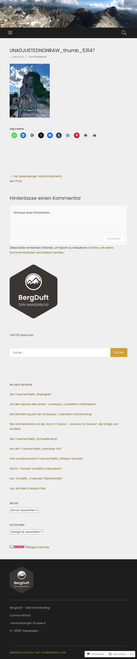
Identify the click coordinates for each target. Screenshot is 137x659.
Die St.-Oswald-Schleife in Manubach (36, 469)
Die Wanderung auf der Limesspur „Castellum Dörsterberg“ (51, 414)
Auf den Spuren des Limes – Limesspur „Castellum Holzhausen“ (53, 404)
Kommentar (114, 238)
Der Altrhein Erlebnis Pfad (27, 488)
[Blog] (37, 547)
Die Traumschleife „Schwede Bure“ (34, 439)
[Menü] (10, 33)
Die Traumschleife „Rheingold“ (31, 394)
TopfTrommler (37, 56)
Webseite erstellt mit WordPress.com (38, 652)
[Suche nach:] (68, 352)
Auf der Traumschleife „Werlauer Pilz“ (36, 449)
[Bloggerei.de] (17, 547)
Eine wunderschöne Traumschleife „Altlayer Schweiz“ (47, 459)
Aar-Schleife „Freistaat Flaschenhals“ (36, 478)
